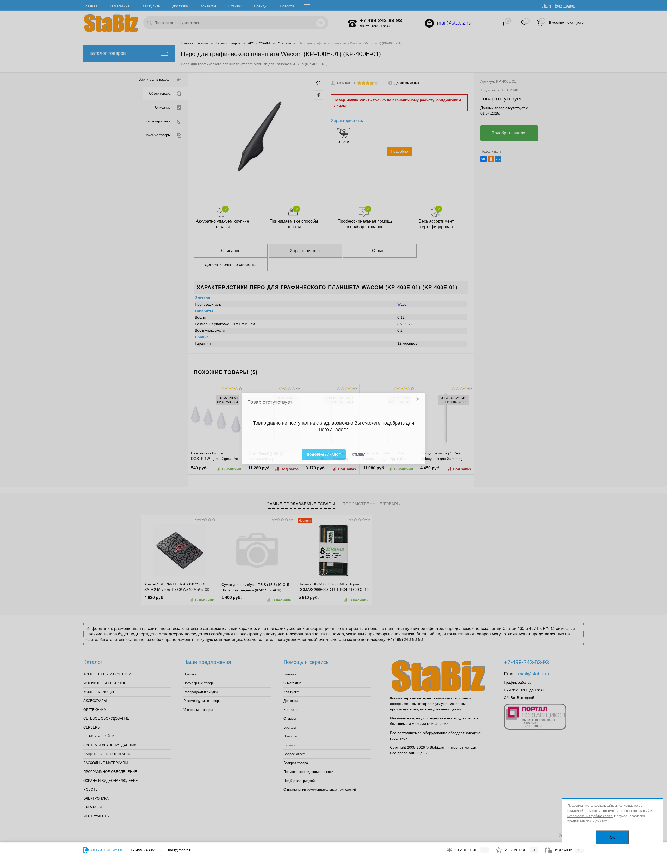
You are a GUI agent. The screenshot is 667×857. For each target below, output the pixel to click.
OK (612, 838)
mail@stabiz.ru (180, 850)
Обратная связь (106, 850)
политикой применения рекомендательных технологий (608, 811)
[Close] (418, 399)
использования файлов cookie (590, 816)
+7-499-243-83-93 (146, 850)
